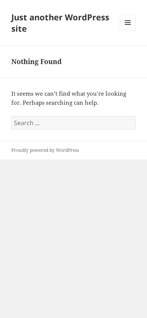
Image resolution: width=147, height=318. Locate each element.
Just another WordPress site (60, 22)
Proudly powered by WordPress (45, 150)
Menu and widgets (128, 30)
